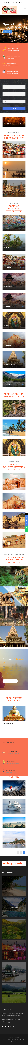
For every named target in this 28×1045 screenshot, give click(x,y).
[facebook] (4, 2)
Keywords (5, 83)
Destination (6, 98)
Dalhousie (14, 993)
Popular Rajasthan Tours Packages (14, 467)
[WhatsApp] (26, 530)
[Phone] (26, 527)
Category (5, 91)
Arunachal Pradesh (14, 907)
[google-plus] (8, 2)
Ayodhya (14, 950)
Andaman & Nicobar (14, 886)
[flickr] (6, 2)
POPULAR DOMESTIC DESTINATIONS (14, 208)
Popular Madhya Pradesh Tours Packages (14, 559)
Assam (14, 928)
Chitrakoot (14, 971)
